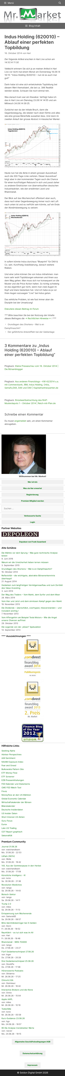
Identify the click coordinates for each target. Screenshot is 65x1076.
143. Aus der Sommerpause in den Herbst (21, 865)
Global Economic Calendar (14, 798)
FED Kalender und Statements (16, 784)
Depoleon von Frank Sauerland (32, 542)
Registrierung (32, 494)
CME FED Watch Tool (11, 787)
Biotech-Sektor (9, 894)
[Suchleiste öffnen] (60, 3)
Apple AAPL (7, 999)
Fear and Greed (9, 765)
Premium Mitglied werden (32, 501)
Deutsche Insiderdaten (12, 809)
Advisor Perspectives (11, 754)
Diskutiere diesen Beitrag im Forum (22, 309)
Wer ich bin (32, 482)
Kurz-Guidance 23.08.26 (13, 1018)
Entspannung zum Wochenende (17, 913)
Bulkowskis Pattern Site (13, 769)
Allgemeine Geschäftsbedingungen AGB (32, 1042)
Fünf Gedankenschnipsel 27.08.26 (18, 951)
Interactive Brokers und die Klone (17, 990)
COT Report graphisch (12, 831)
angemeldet (20, 421)
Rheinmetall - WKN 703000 (14, 942)
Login (32, 522)
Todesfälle (6, 1009)
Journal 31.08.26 (9, 846)
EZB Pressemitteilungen (13, 780)
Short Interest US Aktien (13, 817)
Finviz (4, 791)
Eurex (4, 824)
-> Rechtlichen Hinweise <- (38, 318)
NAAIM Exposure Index (12, 762)
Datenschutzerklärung (32, 1053)
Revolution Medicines (12, 885)
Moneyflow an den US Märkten (16, 795)
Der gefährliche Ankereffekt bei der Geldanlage (31, 332)
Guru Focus (7, 821)
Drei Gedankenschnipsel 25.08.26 (18, 961)
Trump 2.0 (6, 904)
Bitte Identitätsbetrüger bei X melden (19, 923)
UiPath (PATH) (8, 856)
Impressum (32, 1065)
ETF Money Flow (9, 773)
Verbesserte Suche (32, 516)
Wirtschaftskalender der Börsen (16, 802)
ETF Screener (8, 776)
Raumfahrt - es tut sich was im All (17, 932)
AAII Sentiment (8, 758)
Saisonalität (7, 835)
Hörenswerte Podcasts (12, 970)
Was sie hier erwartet (32, 488)
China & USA (7, 980)
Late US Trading (9, 828)
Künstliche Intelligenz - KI (13, 875)
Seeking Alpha (8, 750)
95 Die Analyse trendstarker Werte (18, 1028)
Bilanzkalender (8, 806)
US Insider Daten (9, 813)
